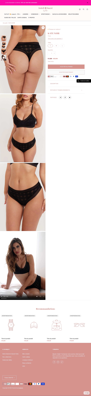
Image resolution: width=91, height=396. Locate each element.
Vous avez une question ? (55, 38)
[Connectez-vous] (79, 9)
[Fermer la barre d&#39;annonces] (87, 3)
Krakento (20, 388)
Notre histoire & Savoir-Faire (10, 354)
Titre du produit (5, 338)
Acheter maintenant (66, 72)
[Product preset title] (11, 325)
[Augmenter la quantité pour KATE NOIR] (54, 53)
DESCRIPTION (54, 83)
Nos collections (6, 357)
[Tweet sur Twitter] (69, 97)
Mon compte (26, 354)
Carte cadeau (26, 357)
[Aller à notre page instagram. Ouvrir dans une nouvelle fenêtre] (58, 362)
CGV (23, 366)
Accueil (5, 23)
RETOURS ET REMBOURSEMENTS (60, 90)
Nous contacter (26, 363)
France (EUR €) (8, 377)
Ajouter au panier (66, 66)
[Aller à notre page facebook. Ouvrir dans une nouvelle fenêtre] (54, 362)
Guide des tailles (7, 360)
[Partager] (60, 97)
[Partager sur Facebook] (65, 97)
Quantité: (50, 50)
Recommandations (45, 308)
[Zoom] (43, 27)
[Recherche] (83, 9)
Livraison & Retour (27, 360)
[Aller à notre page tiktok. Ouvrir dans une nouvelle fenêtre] (61, 362)
